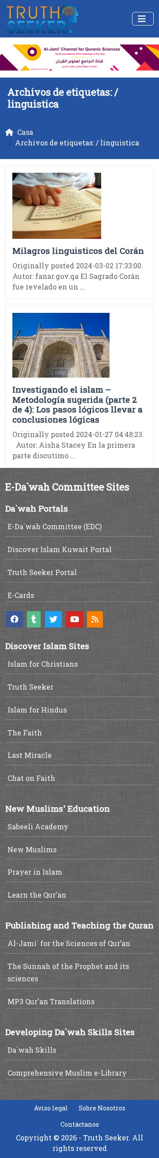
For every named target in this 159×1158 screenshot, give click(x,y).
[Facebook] (14, 619)
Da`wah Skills (32, 1049)
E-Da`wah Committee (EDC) (55, 526)
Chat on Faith (31, 778)
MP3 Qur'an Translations (51, 1001)
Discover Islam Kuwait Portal (60, 549)
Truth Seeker (30, 686)
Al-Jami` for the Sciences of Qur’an (69, 943)
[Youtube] (74, 619)
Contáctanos (80, 1124)
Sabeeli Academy (38, 826)
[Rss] (95, 619)
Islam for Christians (43, 663)
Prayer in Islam (35, 871)
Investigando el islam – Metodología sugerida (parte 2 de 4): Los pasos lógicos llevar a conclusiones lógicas (77, 404)
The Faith (25, 732)
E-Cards (21, 595)
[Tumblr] (34, 619)
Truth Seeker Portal (42, 572)
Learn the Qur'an (37, 894)
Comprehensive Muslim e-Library (67, 1072)
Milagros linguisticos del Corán (78, 250)
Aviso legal (51, 1108)
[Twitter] (53, 619)
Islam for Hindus (37, 709)
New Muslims (32, 849)
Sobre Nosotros (102, 1108)
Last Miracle (30, 755)
